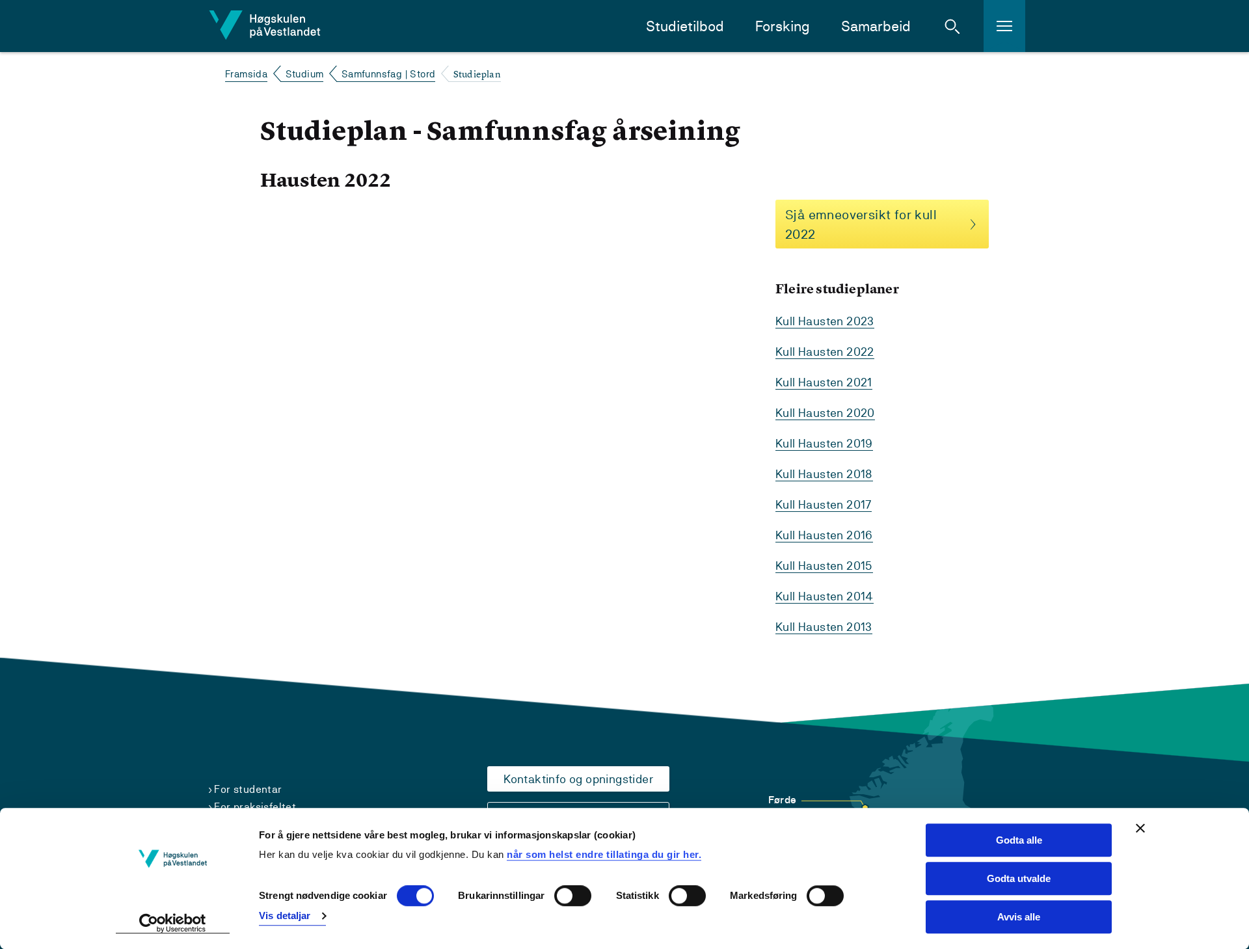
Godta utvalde (1019, 878)
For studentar (248, 789)
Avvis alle (1018, 916)
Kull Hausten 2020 (825, 413)
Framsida (246, 73)
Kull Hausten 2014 (824, 596)
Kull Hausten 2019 (824, 443)
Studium (305, 73)
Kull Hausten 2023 (824, 321)
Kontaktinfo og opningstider (578, 779)
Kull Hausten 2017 (823, 504)
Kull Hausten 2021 (823, 382)
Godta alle (1019, 840)
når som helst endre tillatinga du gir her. (604, 854)
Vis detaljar (284, 915)
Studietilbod (685, 26)
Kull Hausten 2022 (824, 351)
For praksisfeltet (255, 807)
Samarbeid (876, 26)
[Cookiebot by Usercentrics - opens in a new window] (173, 923)
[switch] (572, 896)
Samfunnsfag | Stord (389, 73)
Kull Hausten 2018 (824, 474)
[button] (952, 26)
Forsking (782, 26)
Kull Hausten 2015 (824, 565)
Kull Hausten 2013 (823, 627)
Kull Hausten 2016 (824, 535)
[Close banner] (1140, 828)
